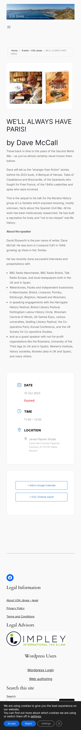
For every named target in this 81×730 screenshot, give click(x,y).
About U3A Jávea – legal (22, 600)
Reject (28, 723)
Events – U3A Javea (32, 50)
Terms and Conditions (20, 616)
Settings (46, 723)
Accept (12, 723)
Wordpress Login (40, 670)
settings (36, 716)
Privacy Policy (15, 608)
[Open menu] (8, 27)
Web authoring (40, 679)
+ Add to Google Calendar (41, 485)
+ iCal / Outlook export (41, 496)
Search (11, 696)
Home (14, 50)
